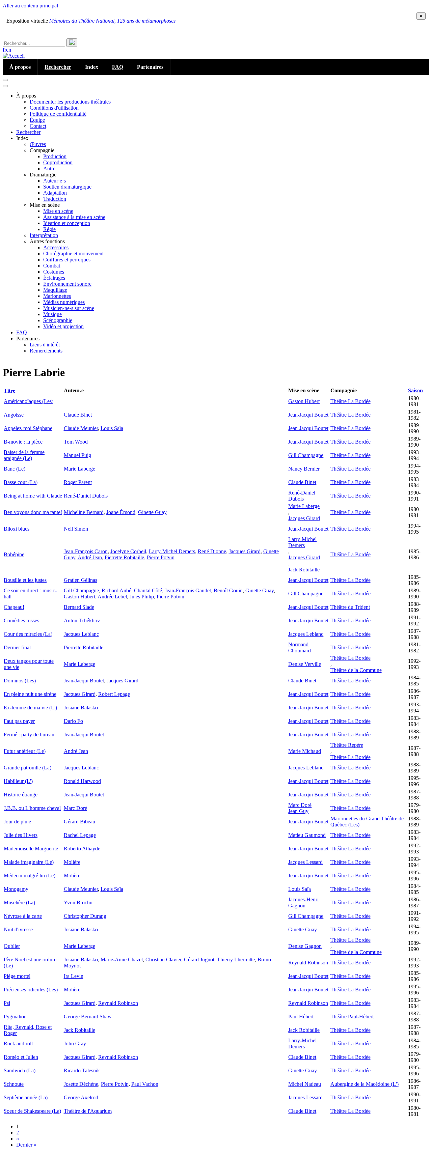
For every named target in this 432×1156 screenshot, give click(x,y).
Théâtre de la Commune (356, 670)
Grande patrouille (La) (27, 767)
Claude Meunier (81, 428)
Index (91, 67)
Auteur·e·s (54, 181)
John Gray (75, 1043)
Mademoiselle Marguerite (31, 848)
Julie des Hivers (20, 835)
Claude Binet (78, 415)
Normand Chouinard (299, 647)
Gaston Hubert (304, 401)
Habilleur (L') (18, 781)
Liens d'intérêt (45, 344)
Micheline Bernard (84, 512)
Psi (7, 1003)
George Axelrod (81, 1097)
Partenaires (150, 67)
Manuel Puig (77, 455)
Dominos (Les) (20, 680)
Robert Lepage (114, 694)
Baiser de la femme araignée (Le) (24, 455)
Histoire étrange (20, 794)
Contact (38, 126)
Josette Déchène (81, 1084)
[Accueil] (14, 56)
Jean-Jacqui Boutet (308, 415)
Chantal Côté (148, 590)
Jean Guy (298, 811)
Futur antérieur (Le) (25, 751)
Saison (415, 390)
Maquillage (55, 290)
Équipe (37, 120)
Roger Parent (78, 482)
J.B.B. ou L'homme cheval (32, 808)
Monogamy (16, 889)
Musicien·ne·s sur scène (68, 308)
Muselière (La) (19, 902)
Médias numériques (64, 302)
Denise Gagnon (305, 946)
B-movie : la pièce (23, 442)
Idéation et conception (66, 223)
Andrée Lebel (112, 596)
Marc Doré (75, 808)
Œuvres (38, 144)
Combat (51, 266)
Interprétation (44, 235)
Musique (52, 314)
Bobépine (14, 554)
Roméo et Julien (21, 1057)
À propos (20, 67)
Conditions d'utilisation (54, 108)
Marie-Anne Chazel (122, 959)
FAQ (117, 67)
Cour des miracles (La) (28, 634)
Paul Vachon (144, 1084)
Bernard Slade (79, 607)
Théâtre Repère (346, 745)
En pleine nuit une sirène (30, 694)
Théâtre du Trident (350, 607)
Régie (49, 229)
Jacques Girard (304, 518)
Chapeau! (14, 607)
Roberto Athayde (82, 848)
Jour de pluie (17, 821)
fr (4, 50)
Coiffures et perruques (66, 259)
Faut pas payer (19, 721)
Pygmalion (15, 1016)
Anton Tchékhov (82, 620)
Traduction (54, 199)
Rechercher (58, 67)
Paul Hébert (301, 1016)
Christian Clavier (163, 959)
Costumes (53, 272)
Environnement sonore (67, 284)
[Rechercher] (71, 42)
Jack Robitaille (304, 569)
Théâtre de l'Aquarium (88, 1111)
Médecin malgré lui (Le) (29, 875)
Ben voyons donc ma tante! (33, 512)
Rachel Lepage (80, 835)
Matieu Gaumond (307, 835)
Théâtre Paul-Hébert (352, 1016)
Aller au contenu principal (30, 5)
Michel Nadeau (304, 1084)
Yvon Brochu (78, 902)
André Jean (90, 557)
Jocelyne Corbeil (128, 551)
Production (54, 156)
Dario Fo (73, 721)
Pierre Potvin (160, 557)
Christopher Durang (85, 916)
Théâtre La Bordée (350, 401)
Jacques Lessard (305, 862)
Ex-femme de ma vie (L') (30, 707)
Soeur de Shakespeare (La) (32, 1111)
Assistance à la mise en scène (74, 217)
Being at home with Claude (33, 496)
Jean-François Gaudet (188, 590)
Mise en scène (58, 211)
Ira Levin (73, 976)
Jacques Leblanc (81, 634)
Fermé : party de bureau (29, 734)
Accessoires (56, 247)
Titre (12, 391)
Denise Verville (304, 664)
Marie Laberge (79, 469)
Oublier (12, 946)
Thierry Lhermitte (236, 959)
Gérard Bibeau (79, 821)
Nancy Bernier (304, 469)
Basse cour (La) (20, 482)
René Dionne (212, 551)
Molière (72, 862)
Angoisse (14, 415)
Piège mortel (17, 976)
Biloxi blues (16, 529)
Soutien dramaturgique (67, 187)
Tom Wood (76, 442)
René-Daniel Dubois (86, 496)
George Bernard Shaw (88, 1016)
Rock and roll (18, 1043)
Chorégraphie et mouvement (73, 253)
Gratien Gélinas (80, 580)
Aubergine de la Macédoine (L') (364, 1084)
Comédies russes (21, 620)
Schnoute (14, 1084)
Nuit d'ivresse (18, 929)
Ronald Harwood (82, 781)
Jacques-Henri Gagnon (303, 902)
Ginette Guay (152, 512)
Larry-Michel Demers (172, 551)
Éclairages (54, 278)
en (8, 50)
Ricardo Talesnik (82, 1070)
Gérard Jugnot (199, 959)
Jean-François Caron (86, 551)
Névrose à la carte (23, 916)
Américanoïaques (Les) (28, 401)
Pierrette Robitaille (124, 557)
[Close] (5, 86)
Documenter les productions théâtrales (70, 102)
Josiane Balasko (81, 707)
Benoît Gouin (228, 590)
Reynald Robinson (308, 962)
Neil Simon (76, 529)
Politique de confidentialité (58, 114)
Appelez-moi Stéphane (28, 428)
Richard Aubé (116, 590)
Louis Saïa (112, 428)
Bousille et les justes (25, 580)
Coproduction (58, 162)
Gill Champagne (305, 455)
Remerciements (46, 351)
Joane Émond (120, 512)
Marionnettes (57, 296)
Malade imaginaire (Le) (29, 862)
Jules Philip (142, 596)
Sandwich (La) (19, 1070)
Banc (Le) (14, 469)
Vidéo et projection (63, 326)
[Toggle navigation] (5, 80)
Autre (49, 168)
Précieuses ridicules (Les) (31, 989)
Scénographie (57, 320)
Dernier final (17, 647)
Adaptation (55, 193)
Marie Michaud (304, 751)
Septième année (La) (26, 1097)
